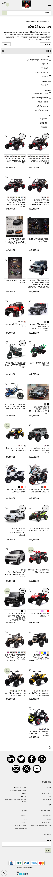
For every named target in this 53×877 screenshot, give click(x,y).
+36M (44, 127)
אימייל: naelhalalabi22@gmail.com (41, 825)
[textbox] (38, 820)
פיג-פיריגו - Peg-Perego (37, 60)
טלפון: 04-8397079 (20, 828)
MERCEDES (41, 72)
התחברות (23, 816)
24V (44, 85)
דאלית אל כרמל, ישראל (19, 825)
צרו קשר (23, 796)
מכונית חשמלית (41, 93)
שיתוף (5, 44)
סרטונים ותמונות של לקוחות (18, 790)
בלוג (25, 819)
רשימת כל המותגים (20, 787)
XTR (45, 64)
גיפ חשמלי (42, 106)
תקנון (49, 796)
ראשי (49, 790)
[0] (3, 4)
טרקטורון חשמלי (40, 98)
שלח (48, 850)
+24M (44, 123)
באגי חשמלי (41, 110)
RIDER (44, 76)
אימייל (48, 840)
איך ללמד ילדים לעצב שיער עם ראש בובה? (15, 800)
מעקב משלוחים (46, 793)
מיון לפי (47, 44)
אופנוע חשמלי (41, 102)
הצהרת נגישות (47, 799)
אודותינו (23, 793)
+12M (44, 119)
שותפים (24, 822)
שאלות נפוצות (47, 816)
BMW (44, 68)
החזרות (49, 787)
